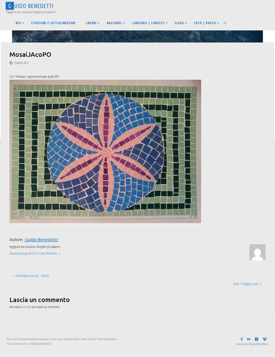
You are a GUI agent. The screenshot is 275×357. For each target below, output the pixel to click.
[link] (225, 22)
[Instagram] (256, 339)
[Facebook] (242, 339)
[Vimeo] (265, 339)
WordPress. (263, 344)
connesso (27, 307)
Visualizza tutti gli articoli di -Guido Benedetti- (35, 253)
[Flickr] (249, 339)
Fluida (252, 344)
